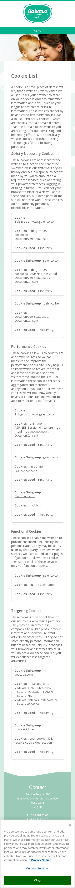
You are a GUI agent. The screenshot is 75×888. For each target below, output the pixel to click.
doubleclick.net (25, 729)
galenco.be (51, 303)
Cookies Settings (37, 868)
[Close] (70, 825)
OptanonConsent (26, 282)
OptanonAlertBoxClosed (31, 239)
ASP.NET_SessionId (44, 274)
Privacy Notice (41, 860)
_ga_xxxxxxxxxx (36, 431)
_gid (19, 431)
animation (37, 423)
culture (49, 427)
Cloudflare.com (25, 496)
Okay (37, 880)
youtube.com (24, 674)
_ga (57, 427)
